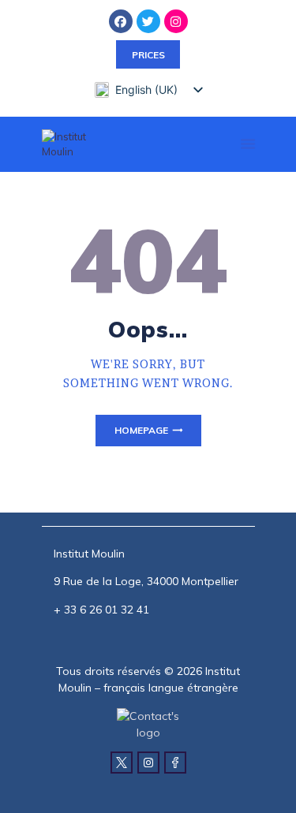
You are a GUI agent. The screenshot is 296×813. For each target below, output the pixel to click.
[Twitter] (148, 21)
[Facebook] (121, 21)
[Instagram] (176, 21)
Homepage (141, 430)
